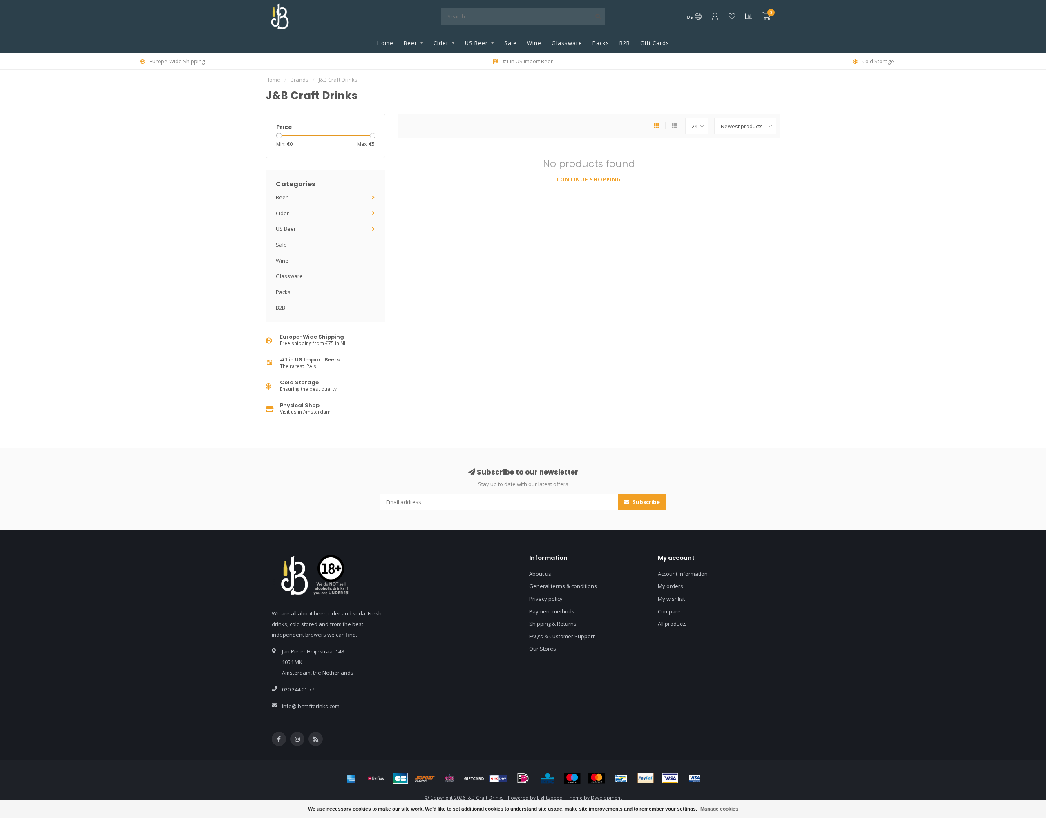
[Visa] (670, 778)
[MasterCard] (596, 778)
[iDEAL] (523, 778)
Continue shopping (589, 179)
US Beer (476, 43)
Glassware (567, 43)
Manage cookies (719, 809)
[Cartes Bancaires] (400, 778)
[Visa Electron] (694, 778)
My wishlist (671, 598)
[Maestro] (572, 778)
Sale (510, 43)
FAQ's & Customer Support (562, 636)
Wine (534, 43)
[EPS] (449, 778)
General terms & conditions (563, 586)
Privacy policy (546, 598)
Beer (410, 43)
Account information (683, 573)
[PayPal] (645, 778)
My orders (670, 586)
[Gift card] (474, 778)
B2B (624, 43)
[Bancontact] (621, 778)
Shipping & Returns (553, 623)
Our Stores (542, 648)
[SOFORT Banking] (425, 778)
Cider (441, 43)
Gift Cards (654, 43)
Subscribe (645, 502)
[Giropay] (498, 778)
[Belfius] (376, 778)
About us (540, 573)
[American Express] (351, 778)
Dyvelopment (606, 797)
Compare (669, 611)
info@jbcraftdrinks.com (311, 706)
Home (385, 43)
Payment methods (551, 611)
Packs (600, 43)
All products (672, 623)
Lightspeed (550, 797)
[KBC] (547, 778)
